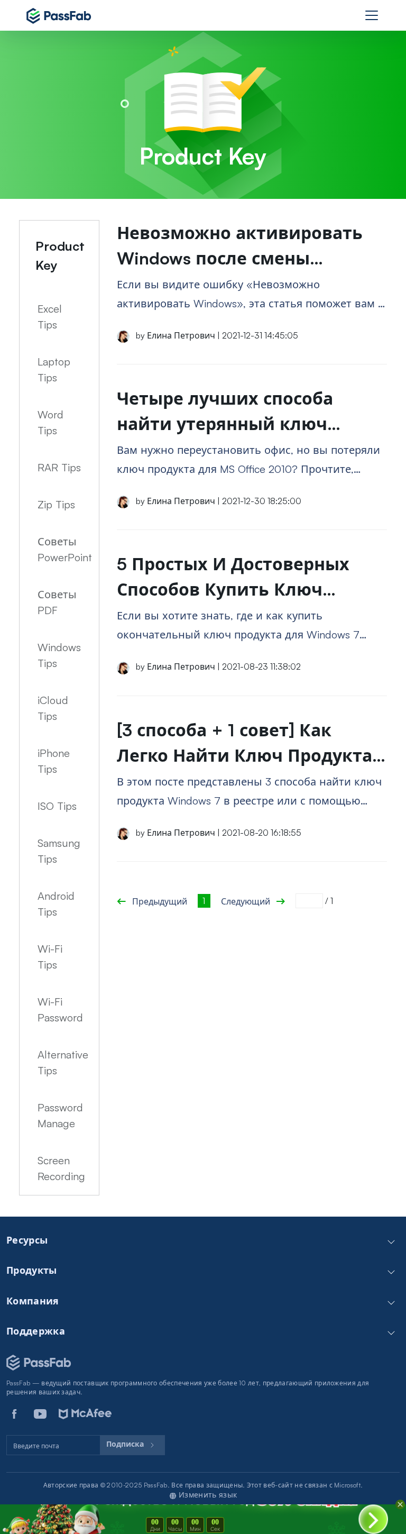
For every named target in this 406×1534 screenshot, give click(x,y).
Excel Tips (50, 316)
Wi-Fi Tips (50, 956)
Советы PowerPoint (65, 549)
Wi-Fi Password (60, 1009)
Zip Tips (56, 504)
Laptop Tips (54, 369)
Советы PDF (57, 602)
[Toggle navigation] (372, 15)
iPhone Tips (54, 760)
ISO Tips (57, 805)
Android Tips (56, 903)
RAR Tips (59, 467)
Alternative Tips (63, 1062)
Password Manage (60, 1115)
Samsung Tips (59, 850)
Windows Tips (59, 655)
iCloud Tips (53, 708)
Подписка (126, 1443)
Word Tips (50, 422)
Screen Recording (61, 1168)
